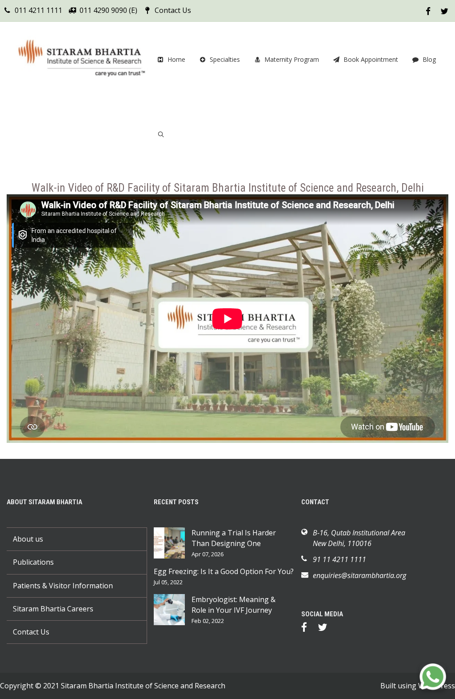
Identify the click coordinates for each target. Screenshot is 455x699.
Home (176, 59)
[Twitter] (327, 628)
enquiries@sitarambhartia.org (359, 575)
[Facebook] (308, 628)
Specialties (225, 59)
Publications (33, 562)
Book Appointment (370, 59)
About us (28, 539)
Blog (429, 59)
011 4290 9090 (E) (108, 10)
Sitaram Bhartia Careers (53, 609)
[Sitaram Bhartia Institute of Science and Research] (80, 59)
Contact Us (173, 10)
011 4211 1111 (38, 10)
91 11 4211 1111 (339, 559)
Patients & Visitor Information (63, 586)
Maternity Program (291, 59)
